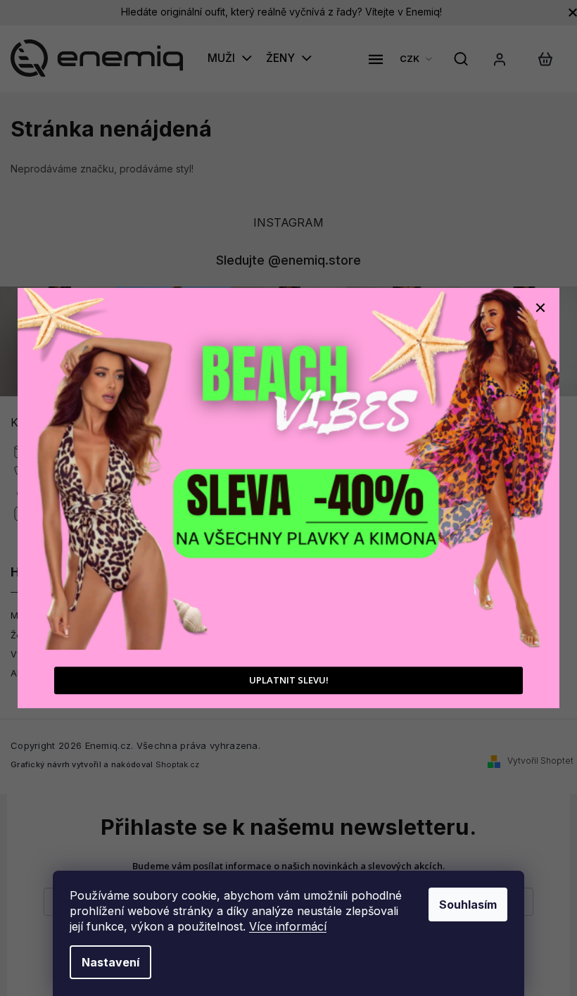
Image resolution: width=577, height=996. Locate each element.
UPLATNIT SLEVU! (289, 680)
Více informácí (287, 926)
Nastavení (110, 962)
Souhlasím (468, 904)
